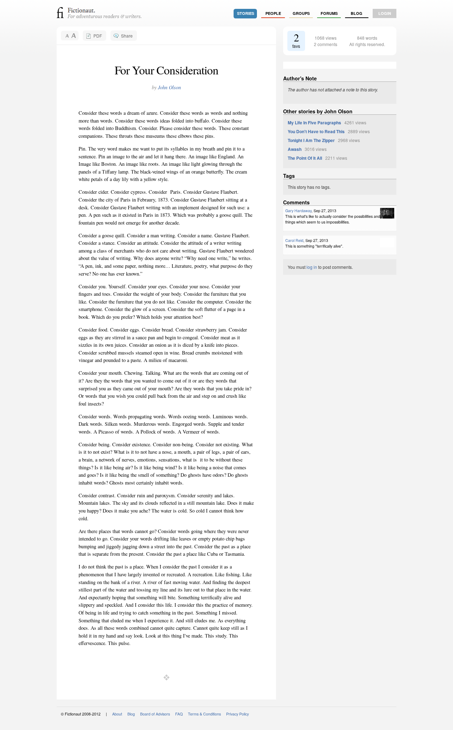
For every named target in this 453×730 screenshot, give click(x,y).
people (273, 13)
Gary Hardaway (298, 210)
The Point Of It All (305, 158)
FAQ (179, 714)
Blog (356, 13)
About (117, 714)
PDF (97, 36)
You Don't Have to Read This (316, 131)
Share (127, 36)
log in (311, 267)
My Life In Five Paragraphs (314, 122)
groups (301, 13)
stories (245, 13)
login (384, 13)
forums (329, 13)
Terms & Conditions (204, 714)
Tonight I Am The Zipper (311, 140)
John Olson (169, 87)
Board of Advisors (155, 714)
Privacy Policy (237, 714)
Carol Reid (294, 240)
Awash (295, 149)
